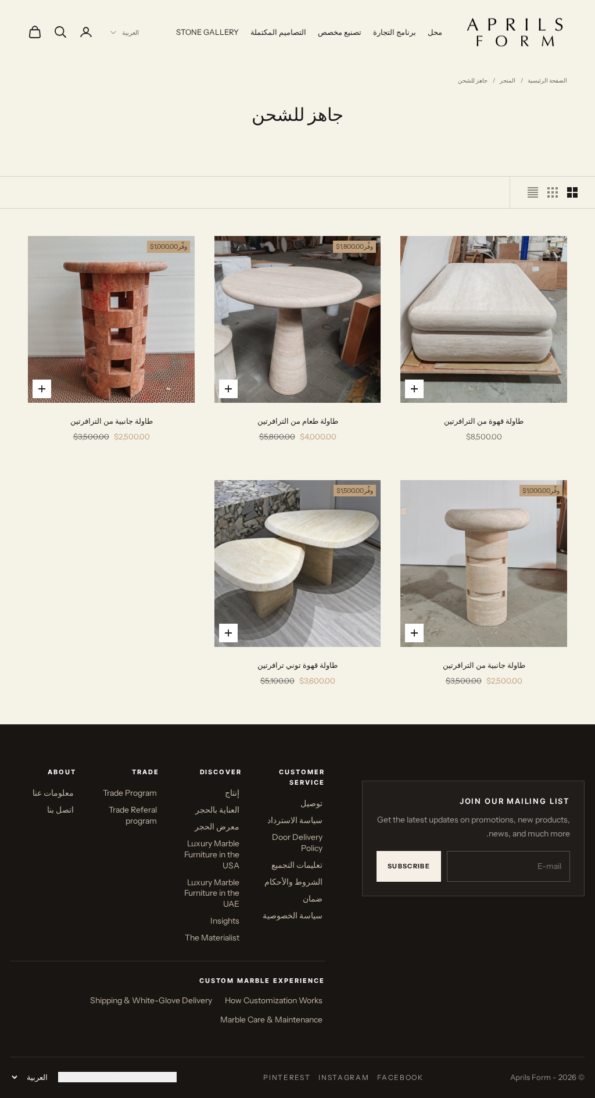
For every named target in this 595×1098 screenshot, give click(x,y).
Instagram (343, 1077)
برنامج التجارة (394, 32)
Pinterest (286, 1077)
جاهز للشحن (473, 80)
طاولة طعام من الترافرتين (297, 420)
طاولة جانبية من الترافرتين (111, 420)
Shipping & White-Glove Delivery (151, 1000)
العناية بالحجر (217, 809)
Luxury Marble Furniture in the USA (211, 854)
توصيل (311, 803)
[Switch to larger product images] (572, 192)
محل (435, 32)
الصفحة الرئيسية (547, 80)
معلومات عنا (53, 793)
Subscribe (409, 866)
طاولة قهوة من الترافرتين (484, 420)
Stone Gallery (207, 32)
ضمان (312, 898)
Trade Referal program (133, 815)
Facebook (400, 1077)
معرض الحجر (217, 826)
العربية (130, 32)
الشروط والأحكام (293, 882)
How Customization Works (273, 1000)
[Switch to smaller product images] (552, 192)
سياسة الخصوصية (292, 915)
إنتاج (232, 793)
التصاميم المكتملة (278, 32)
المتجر (507, 80)
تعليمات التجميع (296, 865)
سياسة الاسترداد (294, 820)
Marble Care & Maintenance (271, 1019)
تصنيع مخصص (339, 32)
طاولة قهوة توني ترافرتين (297, 665)
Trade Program (130, 793)
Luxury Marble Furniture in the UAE (211, 893)
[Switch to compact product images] (533, 192)
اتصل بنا (60, 809)
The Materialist (212, 937)
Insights (224, 920)
